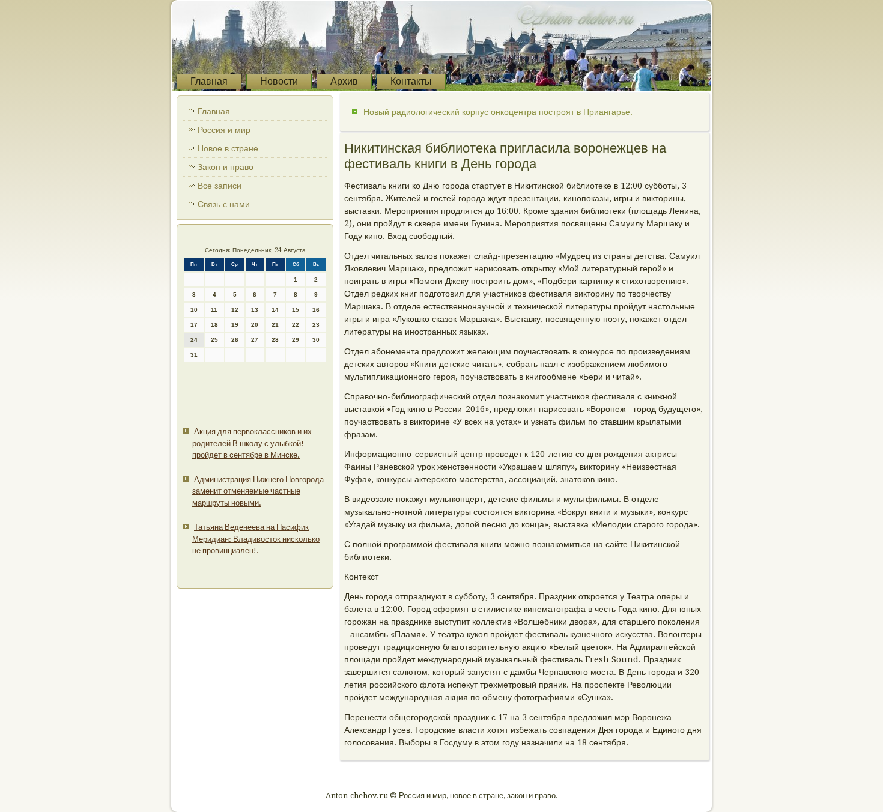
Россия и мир (224, 130)
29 (295, 339)
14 (275, 309)
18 (214, 324)
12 (234, 309)
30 (316, 339)
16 (316, 309)
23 (316, 324)
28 (275, 339)
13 (254, 309)
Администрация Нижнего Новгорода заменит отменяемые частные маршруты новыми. (258, 491)
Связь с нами (224, 204)
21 (275, 324)
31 (194, 354)
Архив (344, 81)
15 (295, 309)
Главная (209, 81)
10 (194, 309)
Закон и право (225, 167)
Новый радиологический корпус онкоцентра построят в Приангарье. (498, 112)
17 (194, 324)
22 (295, 324)
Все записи (219, 185)
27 (254, 339)
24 (194, 339)
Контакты (411, 81)
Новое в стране (228, 148)
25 (214, 339)
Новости (279, 81)
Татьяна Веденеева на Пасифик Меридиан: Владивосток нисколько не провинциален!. (256, 539)
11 (214, 309)
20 (254, 324)
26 (234, 339)
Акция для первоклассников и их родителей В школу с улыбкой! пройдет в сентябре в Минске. (252, 443)
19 (234, 324)
